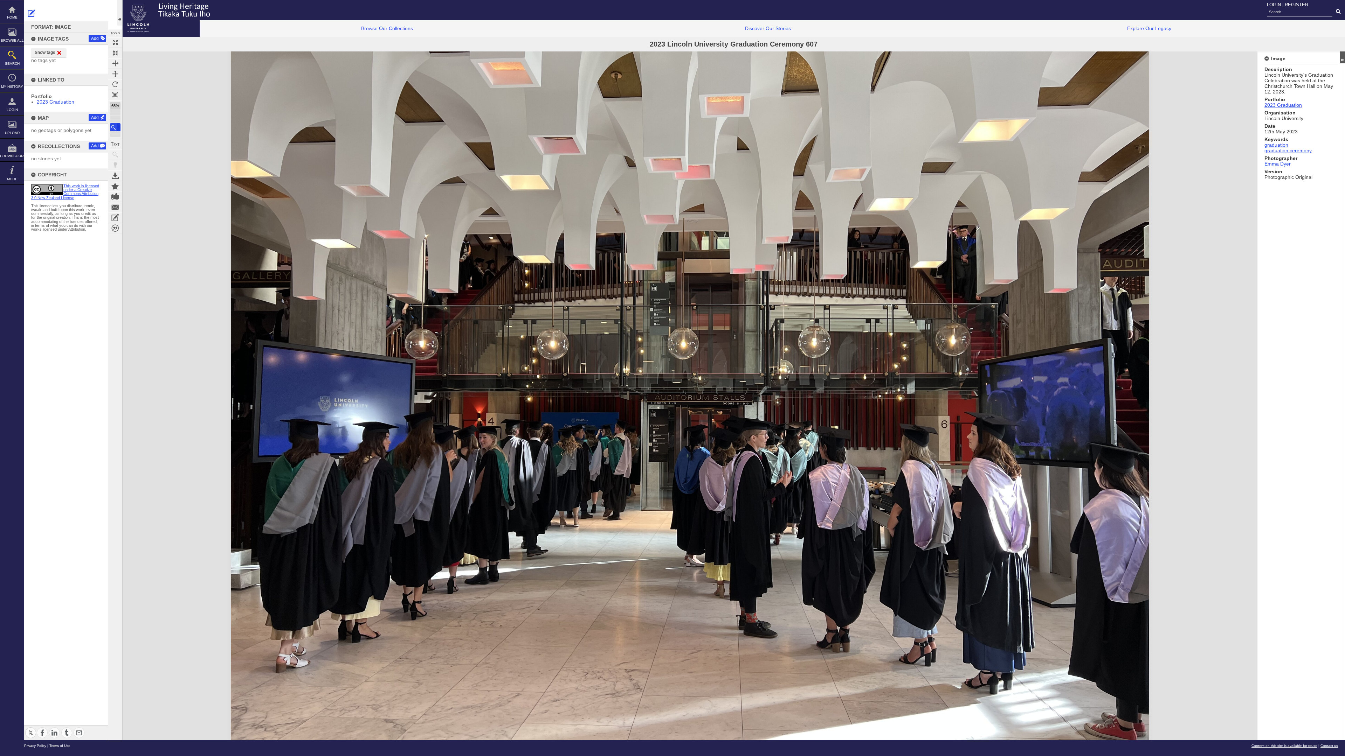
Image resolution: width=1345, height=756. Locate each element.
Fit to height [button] (115, 74)
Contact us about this (115, 207)
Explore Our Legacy (1149, 28)
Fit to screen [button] (115, 53)
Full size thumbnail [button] (115, 42)
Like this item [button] (115, 196)
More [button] (12, 179)
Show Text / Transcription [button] (115, 144)
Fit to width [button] (115, 63)
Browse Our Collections (387, 28)
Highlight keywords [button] (115, 165)
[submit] (1338, 11)
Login (12, 110)
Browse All (12, 40)
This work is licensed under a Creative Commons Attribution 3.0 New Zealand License (65, 192)
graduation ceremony (1288, 150)
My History (12, 87)
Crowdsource (12, 156)
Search (12, 63)
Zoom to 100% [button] (115, 95)
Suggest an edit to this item (31, 13)
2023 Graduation (55, 102)
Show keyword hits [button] (115, 154)
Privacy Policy (35, 746)
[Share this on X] (30, 728)
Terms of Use (59, 746)
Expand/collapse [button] (1342, 57)
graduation (1276, 145)
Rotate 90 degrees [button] (115, 84)
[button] (115, 127)
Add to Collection (115, 186)
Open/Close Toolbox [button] (119, 13)
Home (12, 17)
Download (115, 175)
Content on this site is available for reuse (1284, 746)
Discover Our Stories (768, 28)
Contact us (1329, 746)
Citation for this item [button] (115, 228)
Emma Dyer (1277, 164)
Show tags (45, 52)
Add (95, 38)
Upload (12, 133)
